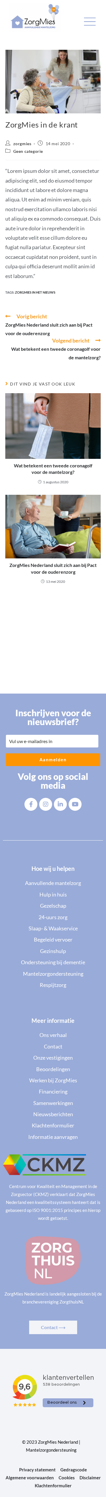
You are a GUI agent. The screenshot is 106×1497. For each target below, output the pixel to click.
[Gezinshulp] (53, 951)
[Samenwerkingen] (53, 1103)
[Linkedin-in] (60, 804)
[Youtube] (75, 804)
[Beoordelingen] (53, 1069)
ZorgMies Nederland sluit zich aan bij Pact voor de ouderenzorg (53, 568)
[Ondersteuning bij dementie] (53, 962)
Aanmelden (53, 759)
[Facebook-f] (30, 804)
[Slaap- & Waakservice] (53, 928)
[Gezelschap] (53, 905)
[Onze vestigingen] (53, 1057)
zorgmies (22, 143)
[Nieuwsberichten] (53, 1114)
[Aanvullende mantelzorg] (53, 883)
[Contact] (53, 1046)
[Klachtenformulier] (53, 1125)
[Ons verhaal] (53, 1035)
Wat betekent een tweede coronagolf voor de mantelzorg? (53, 469)
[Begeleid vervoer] (53, 939)
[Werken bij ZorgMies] (53, 1080)
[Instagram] (45, 804)
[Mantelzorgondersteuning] (53, 973)
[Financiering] (53, 1091)
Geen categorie (28, 151)
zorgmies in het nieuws (35, 292)
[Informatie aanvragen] (53, 1136)
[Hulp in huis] (53, 894)
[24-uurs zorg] (53, 917)
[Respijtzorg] (53, 984)
